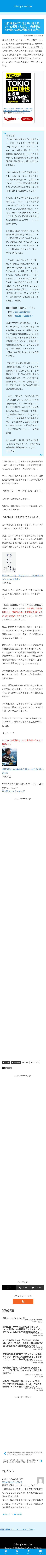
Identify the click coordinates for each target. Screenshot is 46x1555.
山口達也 (17, 1063)
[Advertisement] (23, 828)
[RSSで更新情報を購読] (23, 1301)
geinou (18, 316)
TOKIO (7, 1063)
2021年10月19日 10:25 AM (12, 1482)
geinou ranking (21, 312)
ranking (27, 316)
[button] (23, 1287)
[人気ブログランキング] (7, 1068)
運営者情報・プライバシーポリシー (16, 1529)
